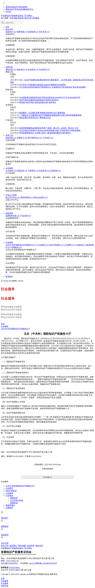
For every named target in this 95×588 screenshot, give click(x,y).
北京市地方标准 (16, 500)
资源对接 (22, 171)
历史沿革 (44, 32)
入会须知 (11, 171)
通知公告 (11, 69)
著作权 (21, 18)
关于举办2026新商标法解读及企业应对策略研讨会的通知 (42, 85)
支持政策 (55, 171)
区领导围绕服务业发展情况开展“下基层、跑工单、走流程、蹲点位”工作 (48, 128)
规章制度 (22, 32)
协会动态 (22, 69)
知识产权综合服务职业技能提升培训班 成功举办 (39, 100)
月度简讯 (33, 171)
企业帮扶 (43, 245)
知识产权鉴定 (56, 245)
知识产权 (28, 18)
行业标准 (80, 245)
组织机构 (33, 32)
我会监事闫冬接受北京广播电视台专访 (35, 118)
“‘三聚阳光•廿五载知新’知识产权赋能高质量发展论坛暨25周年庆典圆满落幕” (50, 115)
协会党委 (11, 138)
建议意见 (39, 546)
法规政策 (16, 247)
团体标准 (14, 503)
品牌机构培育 (13, 216)
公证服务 (69, 245)
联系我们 (9, 276)
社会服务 (9, 242)
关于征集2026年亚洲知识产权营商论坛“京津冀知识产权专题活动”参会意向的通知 (52, 87)
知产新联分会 (35, 138)
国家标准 (14, 498)
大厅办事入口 (47, 477)
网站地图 (22, 546)
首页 (7, 27)
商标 (16, 18)
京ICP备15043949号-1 (9, 563)
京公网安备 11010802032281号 (44, 563)
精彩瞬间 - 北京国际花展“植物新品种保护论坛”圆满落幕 (42, 113)
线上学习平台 (13, 197)
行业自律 (25, 216)
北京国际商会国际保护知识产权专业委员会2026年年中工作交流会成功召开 (49, 98)
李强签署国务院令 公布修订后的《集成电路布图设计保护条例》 (45, 133)
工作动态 (48, 138)
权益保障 (9, 213)
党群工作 (9, 135)
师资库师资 (26, 197)
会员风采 (33, 69)
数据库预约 (10, 505)
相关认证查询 (40, 197)
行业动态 (44, 69)
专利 (11, 18)
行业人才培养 (11, 195)
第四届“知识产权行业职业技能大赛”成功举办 (37, 102)
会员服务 (9, 168)
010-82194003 (14, 567)
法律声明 (30, 546)
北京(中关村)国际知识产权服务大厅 (22, 245)
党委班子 (22, 138)
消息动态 (9, 67)
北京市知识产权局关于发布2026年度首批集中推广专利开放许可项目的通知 (49, 130)
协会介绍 (9, 29)
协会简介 (11, 32)
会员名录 (44, 171)
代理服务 (35, 18)
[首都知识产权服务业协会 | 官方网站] (16, 16)
